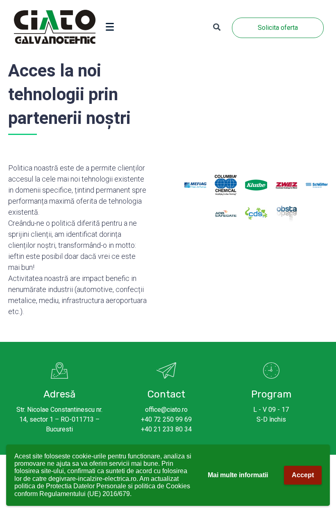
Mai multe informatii (238, 475)
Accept (303, 475)
